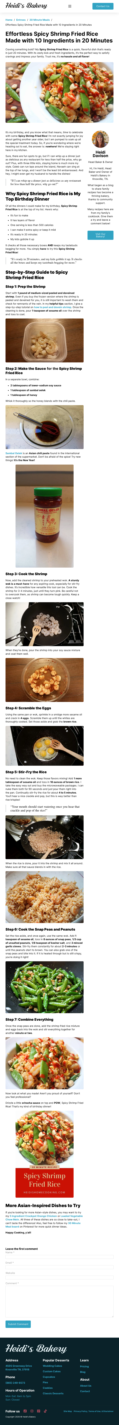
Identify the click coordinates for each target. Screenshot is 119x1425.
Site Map (68, 1411)
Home (9, 19)
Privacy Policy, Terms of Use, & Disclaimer (93, 1411)
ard (17, 1226)
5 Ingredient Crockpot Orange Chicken (33, 1216)
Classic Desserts (53, 1393)
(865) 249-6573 (15, 1382)
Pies (45, 1382)
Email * (10, 1262)
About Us (85, 1385)
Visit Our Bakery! (100, 235)
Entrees (21, 19)
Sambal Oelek (14, 453)
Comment (12, 1283)
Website (10, 1273)
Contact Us (102, 6)
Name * (10, 1252)
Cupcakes (49, 1376)
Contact (85, 1391)
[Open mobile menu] (69, 6)
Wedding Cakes (52, 1365)
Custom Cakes (52, 1371)
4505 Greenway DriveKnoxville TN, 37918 (19, 1367)
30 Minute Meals (39, 19)
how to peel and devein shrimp (52, 307)
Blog (82, 1372)
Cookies (48, 1387)
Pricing (84, 1366)
